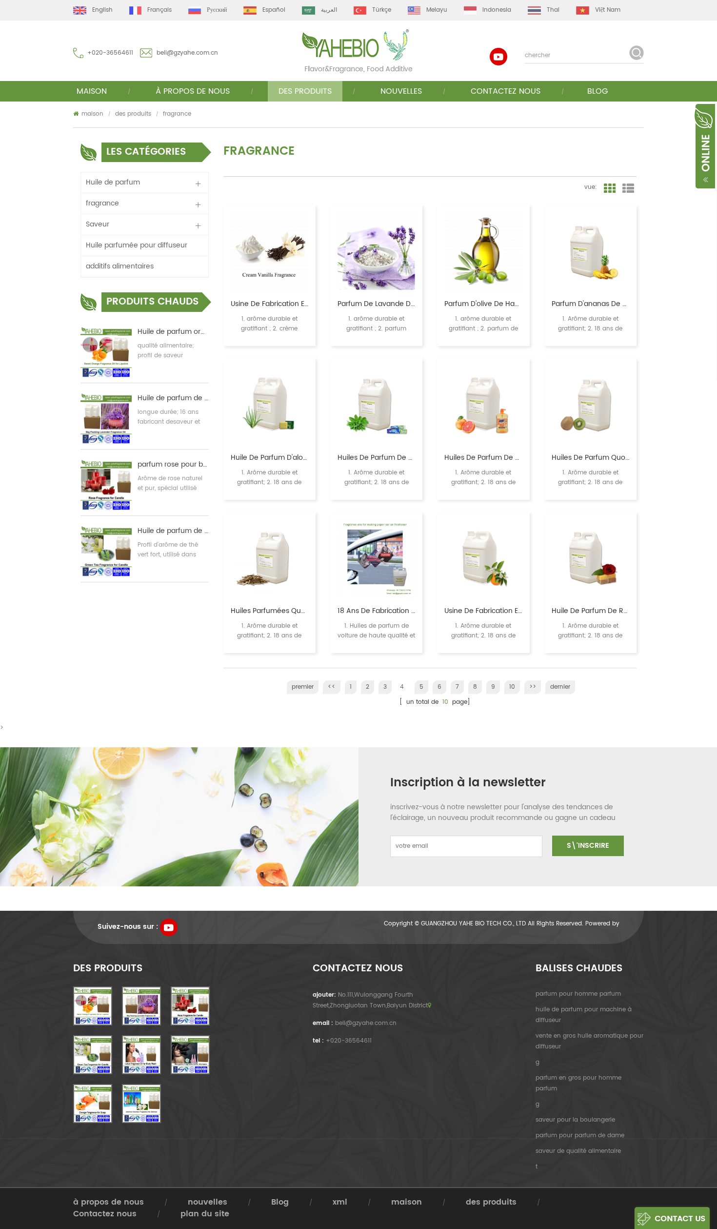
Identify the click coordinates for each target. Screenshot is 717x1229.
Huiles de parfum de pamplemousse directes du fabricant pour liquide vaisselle (483, 457)
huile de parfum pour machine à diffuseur (584, 1015)
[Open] (704, 145)
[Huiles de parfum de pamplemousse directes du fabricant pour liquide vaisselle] (483, 404)
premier (303, 687)
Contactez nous (505, 91)
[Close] (716, 107)
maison (92, 91)
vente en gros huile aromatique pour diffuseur (589, 1041)
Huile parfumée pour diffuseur (136, 245)
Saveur (97, 224)
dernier (560, 687)
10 (512, 687)
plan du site (204, 1214)
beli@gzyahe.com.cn (187, 53)
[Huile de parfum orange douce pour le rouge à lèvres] (106, 352)
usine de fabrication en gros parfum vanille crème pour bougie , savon (269, 304)
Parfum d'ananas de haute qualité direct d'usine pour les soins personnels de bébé (590, 304)
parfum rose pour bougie (173, 464)
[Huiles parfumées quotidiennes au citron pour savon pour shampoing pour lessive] (269, 558)
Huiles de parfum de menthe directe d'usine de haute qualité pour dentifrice (376, 457)
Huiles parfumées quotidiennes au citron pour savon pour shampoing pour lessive (269, 611)
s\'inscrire (588, 845)
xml (340, 1202)
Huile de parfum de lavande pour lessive (173, 398)
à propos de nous (108, 1202)
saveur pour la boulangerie (575, 1120)
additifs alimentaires (120, 266)
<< (332, 687)
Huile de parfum (113, 182)
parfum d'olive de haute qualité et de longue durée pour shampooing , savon (483, 304)
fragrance (177, 114)
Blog (597, 91)
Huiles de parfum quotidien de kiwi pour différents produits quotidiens (590, 457)
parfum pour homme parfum (578, 994)
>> (532, 687)
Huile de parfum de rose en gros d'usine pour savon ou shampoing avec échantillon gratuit (590, 611)
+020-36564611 (110, 53)
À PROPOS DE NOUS (193, 91)
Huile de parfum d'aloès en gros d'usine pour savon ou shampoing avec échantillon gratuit (269, 457)
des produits (305, 91)
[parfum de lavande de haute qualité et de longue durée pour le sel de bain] (376, 251)
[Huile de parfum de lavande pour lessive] (106, 418)
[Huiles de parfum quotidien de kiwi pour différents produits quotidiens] (590, 404)
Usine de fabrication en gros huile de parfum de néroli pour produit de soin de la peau (483, 611)
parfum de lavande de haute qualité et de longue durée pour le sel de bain (376, 304)
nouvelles (401, 91)
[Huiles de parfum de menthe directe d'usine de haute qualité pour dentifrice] (376, 404)
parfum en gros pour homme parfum (578, 1083)
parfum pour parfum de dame (580, 1135)
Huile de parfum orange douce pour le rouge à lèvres (173, 332)
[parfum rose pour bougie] (106, 485)
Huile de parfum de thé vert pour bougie (173, 531)
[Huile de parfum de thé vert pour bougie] (106, 551)
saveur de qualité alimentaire (578, 1151)
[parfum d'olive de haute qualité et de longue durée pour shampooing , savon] (483, 251)
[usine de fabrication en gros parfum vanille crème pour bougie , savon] (269, 251)
